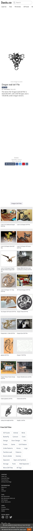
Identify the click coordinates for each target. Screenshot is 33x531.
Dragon (16, 157)
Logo (26, 448)
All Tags (19, 468)
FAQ (2, 489)
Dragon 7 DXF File (21, 355)
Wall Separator (24, 464)
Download (10, 164)
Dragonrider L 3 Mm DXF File (8, 333)
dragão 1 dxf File (21, 420)
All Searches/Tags (6, 482)
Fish (25, 441)
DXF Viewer (4, 500)
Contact (3, 491)
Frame (5, 444)
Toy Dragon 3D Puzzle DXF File (8, 311)
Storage (5, 464)
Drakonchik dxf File (21, 398)
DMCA (3, 511)
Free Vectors (4, 480)
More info (13, 89)
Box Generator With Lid (8, 498)
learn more (23, 529)
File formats (18, 6)
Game (13, 444)
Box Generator (5, 496)
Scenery (18, 456)
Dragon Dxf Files (16, 203)
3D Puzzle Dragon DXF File (23, 290)
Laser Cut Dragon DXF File (23, 224)
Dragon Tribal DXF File (22, 311)
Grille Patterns (8, 448)
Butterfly (6, 437)
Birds (23, 433)
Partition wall (7, 452)
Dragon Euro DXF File (22, 333)
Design (5, 441)
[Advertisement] (16, 25)
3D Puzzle (26, 6)
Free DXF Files (5, 478)
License (3, 507)
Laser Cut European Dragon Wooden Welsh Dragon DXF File (7, 270)
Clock (23, 437)
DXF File (4, 87)
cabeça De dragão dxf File (7, 420)
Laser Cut (3, 6)
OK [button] (29, 529)
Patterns (18, 452)
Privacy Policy (5, 509)
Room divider (7, 456)
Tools (10, 6)
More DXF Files (8, 468)
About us (3, 487)
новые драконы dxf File (6, 398)
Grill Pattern (23, 444)
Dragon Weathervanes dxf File (24, 377)
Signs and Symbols (20, 460)
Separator (6, 460)
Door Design (16, 441)
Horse (18, 448)
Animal (15, 433)
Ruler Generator (6, 502)
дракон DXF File (5, 355)
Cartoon (15, 437)
